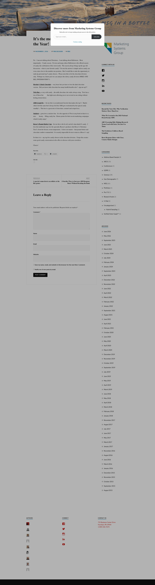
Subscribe (96, 37)
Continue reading (77, 42)
